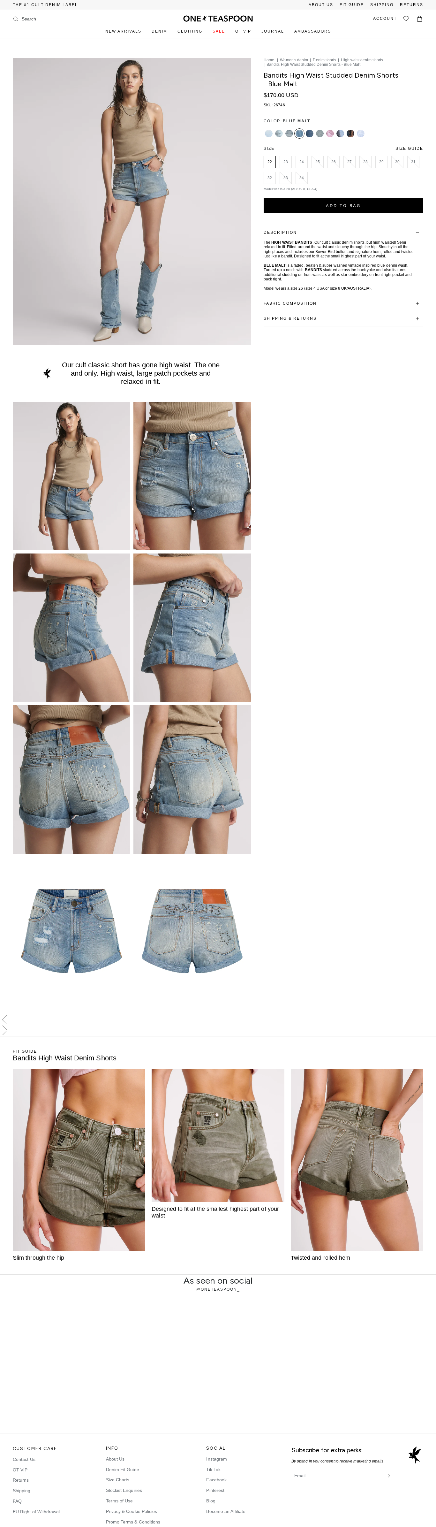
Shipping (22, 1490)
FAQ (17, 1501)
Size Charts (118, 1479)
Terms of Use (119, 1500)
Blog (210, 1500)
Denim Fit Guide (122, 1469)
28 (365, 162)
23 (285, 162)
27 (349, 162)
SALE (219, 31)
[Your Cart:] (419, 19)
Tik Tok (213, 1469)
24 (301, 162)
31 (413, 162)
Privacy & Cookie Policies (131, 1511)
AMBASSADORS (312, 31)
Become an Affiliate (225, 1511)
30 (397, 162)
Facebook (216, 1479)
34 (301, 178)
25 (317, 162)
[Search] (16, 19)
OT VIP (243, 31)
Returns (21, 1480)
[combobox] (47, 19)
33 (285, 178)
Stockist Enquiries (124, 1490)
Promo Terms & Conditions (133, 1521)
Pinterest (215, 1490)
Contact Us (24, 1459)
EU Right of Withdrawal (36, 1511)
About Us (115, 1459)
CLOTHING (189, 31)
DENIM (159, 31)
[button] (218, 1020)
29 (381, 162)
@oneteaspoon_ (218, 1289)
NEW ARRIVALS (123, 31)
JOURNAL (272, 31)
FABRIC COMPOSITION (290, 303)
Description (280, 232)
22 (269, 162)
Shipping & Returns (290, 318)
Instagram (216, 1459)
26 (333, 162)
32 (269, 178)
